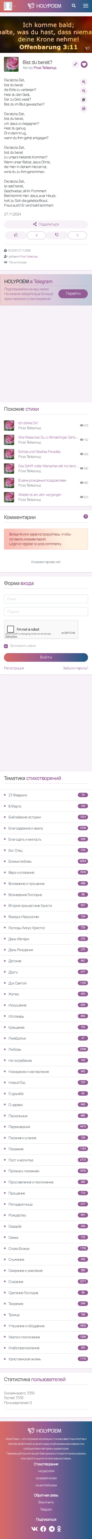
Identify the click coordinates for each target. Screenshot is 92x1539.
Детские (46, 961)
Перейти (73, 293)
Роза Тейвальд (45, 67)
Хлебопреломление (46, 1348)
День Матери (46, 939)
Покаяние (47, 1149)
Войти (46, 657)
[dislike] (57, 235)
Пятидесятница (46, 1204)
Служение (46, 1259)
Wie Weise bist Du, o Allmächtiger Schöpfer (49, 437)
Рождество (46, 1215)
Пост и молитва (47, 1160)
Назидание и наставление (46, 1071)
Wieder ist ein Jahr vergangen (39, 494)
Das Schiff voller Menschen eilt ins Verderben (51, 466)
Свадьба (46, 1226)
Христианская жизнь (47, 1359)
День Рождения (46, 949)
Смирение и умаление (46, 1270)
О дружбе (46, 1093)
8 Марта (46, 806)
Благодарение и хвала (47, 828)
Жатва (46, 994)
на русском (46, 1471)
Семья (46, 1237)
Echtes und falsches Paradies (39, 451)
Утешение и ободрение (47, 1326)
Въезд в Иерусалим (46, 916)
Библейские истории (47, 817)
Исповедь (46, 1016)
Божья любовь (47, 861)
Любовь (47, 1049)
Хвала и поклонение (47, 1337)
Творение (46, 1303)
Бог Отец (46, 850)
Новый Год (46, 1082)
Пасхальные (46, 1115)
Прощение (46, 1193)
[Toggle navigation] (85, 5)
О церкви (46, 1104)
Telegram (46, 1509)
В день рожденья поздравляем (42, 480)
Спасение (47, 1281)
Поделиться (49, 224)
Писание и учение (46, 1137)
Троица (46, 1314)
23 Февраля (46, 795)
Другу (46, 972)
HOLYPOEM (16, 281)
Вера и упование (47, 872)
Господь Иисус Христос (46, 927)
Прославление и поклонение (46, 1182)
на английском (46, 1485)
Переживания (47, 1126)
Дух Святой (47, 983)
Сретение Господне (46, 1292)
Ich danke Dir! (28, 423)
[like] (16, 235)
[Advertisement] (46, 355)
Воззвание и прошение (46, 883)
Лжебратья (46, 1038)
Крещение (46, 1027)
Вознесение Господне (46, 894)
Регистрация (14, 668)
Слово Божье (47, 1248)
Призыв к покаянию (47, 1171)
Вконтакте (45, 1502)
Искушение (46, 1005)
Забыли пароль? (75, 668)
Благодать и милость (46, 839)
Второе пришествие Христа (46, 905)
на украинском (46, 1478)
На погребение (46, 1060)
